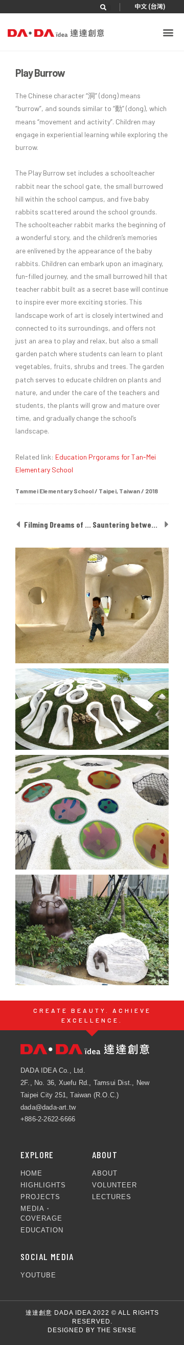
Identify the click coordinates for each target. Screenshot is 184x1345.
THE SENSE (116, 1330)
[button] (108, 8)
